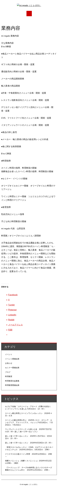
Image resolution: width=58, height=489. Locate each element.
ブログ (7, 372)
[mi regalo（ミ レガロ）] (29, 5)
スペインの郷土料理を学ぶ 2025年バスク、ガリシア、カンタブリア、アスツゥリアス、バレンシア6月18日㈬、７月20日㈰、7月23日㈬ (29, 422)
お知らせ (8, 363)
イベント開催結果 (12, 359)
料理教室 (8, 376)
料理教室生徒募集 (12, 381)
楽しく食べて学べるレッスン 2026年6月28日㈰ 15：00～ (29, 443)
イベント (8, 354)
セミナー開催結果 (12, 368)
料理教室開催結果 (12, 385)
